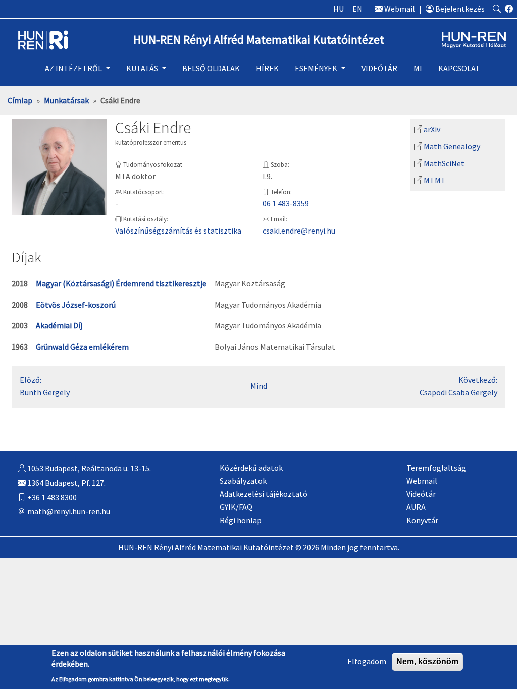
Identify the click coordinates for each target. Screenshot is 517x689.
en (357, 9)
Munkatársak (66, 100)
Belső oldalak (211, 68)
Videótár (379, 68)
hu (338, 9)
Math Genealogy (452, 146)
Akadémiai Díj (59, 325)
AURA (416, 507)
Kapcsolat (459, 68)
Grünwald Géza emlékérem (82, 346)
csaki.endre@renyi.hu (299, 230)
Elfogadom (366, 661)
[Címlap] (43, 39)
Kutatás (142, 68)
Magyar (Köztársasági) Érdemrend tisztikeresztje (121, 283)
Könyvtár (422, 520)
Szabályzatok (243, 481)
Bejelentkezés (459, 9)
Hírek (267, 68)
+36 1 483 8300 (51, 497)
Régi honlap (241, 520)
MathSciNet (444, 163)
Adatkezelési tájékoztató (263, 494)
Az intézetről (73, 68)
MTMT (435, 180)
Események (316, 68)
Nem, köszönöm (427, 661)
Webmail (399, 9)
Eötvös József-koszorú (76, 305)
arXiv (432, 129)
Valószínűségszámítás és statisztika (178, 230)
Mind (258, 386)
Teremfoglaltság (436, 468)
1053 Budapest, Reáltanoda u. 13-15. (88, 468)
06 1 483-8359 (286, 203)
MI (417, 68)
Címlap (20, 100)
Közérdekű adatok (251, 468)
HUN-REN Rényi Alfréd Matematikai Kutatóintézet (258, 40)
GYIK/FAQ (236, 507)
